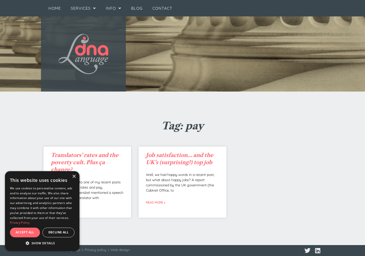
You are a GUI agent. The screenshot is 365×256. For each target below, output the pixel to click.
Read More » (155, 202)
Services (81, 8)
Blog (137, 8)
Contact (162, 8)
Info (111, 8)
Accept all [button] (25, 232)
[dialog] (42, 211)
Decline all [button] (58, 232)
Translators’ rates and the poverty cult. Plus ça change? (84, 162)
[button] (42, 243)
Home (54, 8)
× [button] (74, 176)
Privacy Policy (20, 222)
